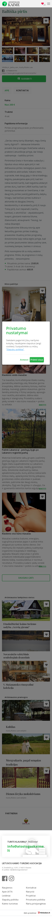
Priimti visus (37, 359)
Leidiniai (6, 895)
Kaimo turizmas (10, 903)
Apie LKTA (7, 891)
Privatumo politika (35, 899)
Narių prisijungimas (36, 903)
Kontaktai (31, 887)
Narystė (30, 891)
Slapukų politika (10, 899)
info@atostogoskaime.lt (26, 848)
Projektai (31, 895)
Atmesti (24, 359)
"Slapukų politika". (15, 349)
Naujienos (7, 887)
